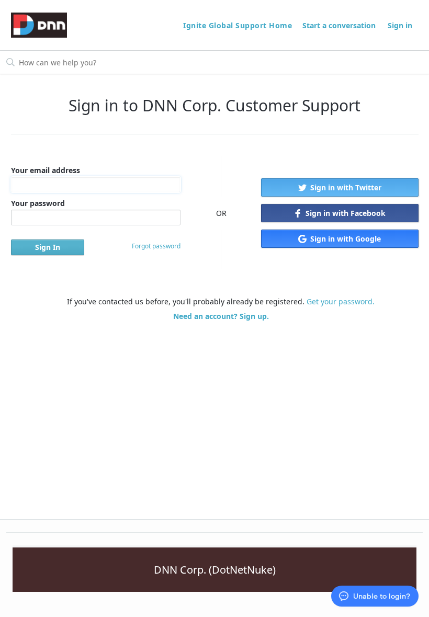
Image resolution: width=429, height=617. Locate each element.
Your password (38, 203)
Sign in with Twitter (344, 187)
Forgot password (156, 246)
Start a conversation (339, 25)
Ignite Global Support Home (239, 25)
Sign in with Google (344, 239)
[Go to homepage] (39, 25)
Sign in (400, 25)
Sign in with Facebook (344, 213)
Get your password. (341, 301)
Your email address (45, 170)
